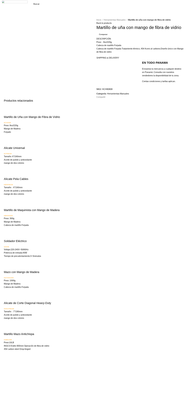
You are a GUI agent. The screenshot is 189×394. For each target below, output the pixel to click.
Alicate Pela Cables (16, 179)
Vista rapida (13, 112)
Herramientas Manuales (115, 20)
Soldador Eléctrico (15, 241)
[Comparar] (7, 112)
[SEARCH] (62, 4)
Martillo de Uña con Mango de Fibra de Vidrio (32, 117)
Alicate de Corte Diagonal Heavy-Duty (27, 303)
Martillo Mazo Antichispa (19, 334)
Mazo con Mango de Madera (21, 272)
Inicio (99, 20)
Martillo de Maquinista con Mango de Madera (32, 210)
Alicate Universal (14, 148)
